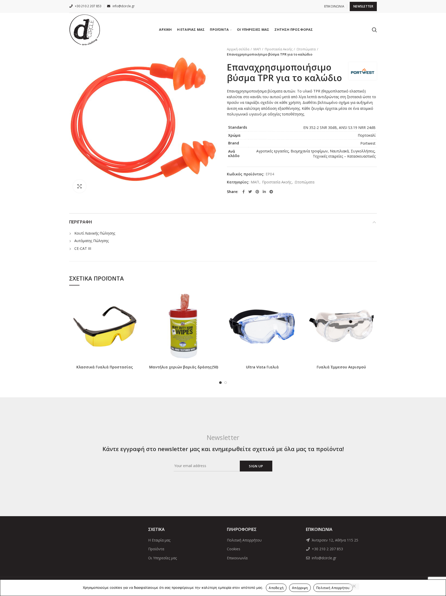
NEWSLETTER (363, 6)
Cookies (233, 548)
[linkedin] (264, 191)
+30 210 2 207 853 (327, 548)
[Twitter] (250, 191)
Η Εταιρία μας (159, 540)
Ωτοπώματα (306, 49)
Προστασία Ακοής (278, 49)
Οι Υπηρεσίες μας (162, 557)
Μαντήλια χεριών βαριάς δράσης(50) (183, 367)
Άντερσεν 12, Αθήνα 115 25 (334, 540)
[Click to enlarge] (79, 186)
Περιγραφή (80, 222)
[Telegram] (271, 191)
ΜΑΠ (257, 49)
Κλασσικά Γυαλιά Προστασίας (104, 367)
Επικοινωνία (237, 557)
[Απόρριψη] (354, 586)
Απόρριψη (300, 588)
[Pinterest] (257, 191)
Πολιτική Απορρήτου (244, 540)
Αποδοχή (276, 588)
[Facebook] (243, 191)
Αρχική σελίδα (238, 49)
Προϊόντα (156, 548)
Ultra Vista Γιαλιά (262, 367)
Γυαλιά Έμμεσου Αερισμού (341, 367)
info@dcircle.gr (323, 557)
